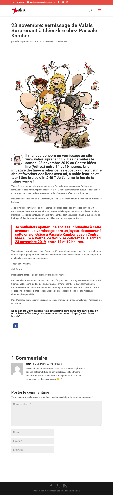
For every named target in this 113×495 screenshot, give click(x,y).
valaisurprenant (22, 41)
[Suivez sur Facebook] (15, 325)
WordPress (50, 491)
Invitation (47, 41)
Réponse (92, 367)
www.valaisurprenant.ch (45, 159)
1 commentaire (60, 41)
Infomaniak (74, 491)
